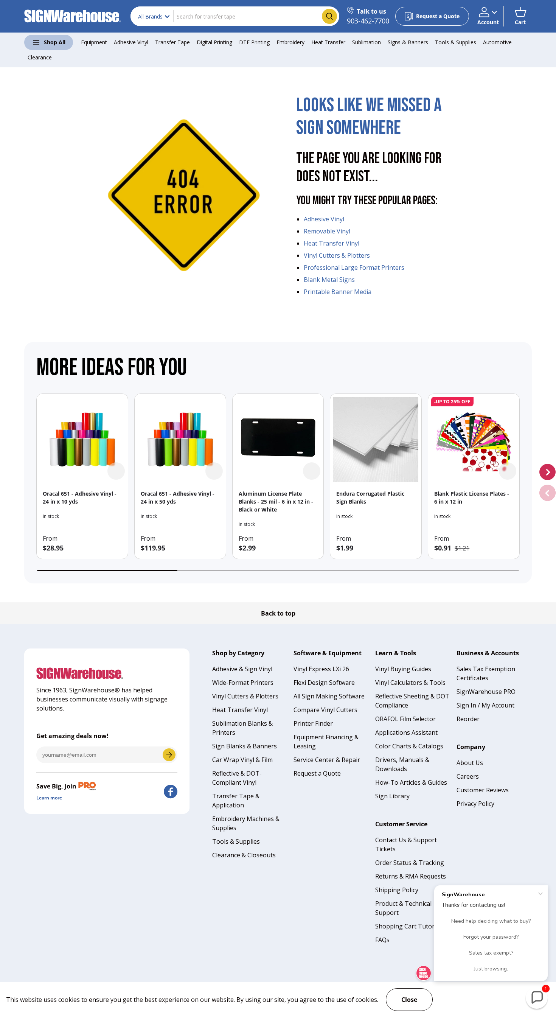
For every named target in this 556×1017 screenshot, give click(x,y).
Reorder (468, 719)
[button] (520, 16)
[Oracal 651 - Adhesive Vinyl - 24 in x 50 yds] (180, 439)
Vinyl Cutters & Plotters (337, 255)
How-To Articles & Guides (411, 782)
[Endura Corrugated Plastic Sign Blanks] (375, 439)
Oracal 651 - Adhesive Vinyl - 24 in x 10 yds (79, 497)
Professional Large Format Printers (354, 267)
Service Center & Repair (327, 760)
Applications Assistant (406, 732)
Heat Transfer (328, 42)
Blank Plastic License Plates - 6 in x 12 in (471, 497)
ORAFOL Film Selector (405, 719)
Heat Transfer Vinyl (331, 243)
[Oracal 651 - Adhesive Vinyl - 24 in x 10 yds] (82, 439)
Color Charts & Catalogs (409, 746)
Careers (468, 776)
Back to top (278, 613)
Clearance (40, 57)
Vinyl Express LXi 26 (321, 669)
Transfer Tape (172, 42)
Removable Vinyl (327, 231)
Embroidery (290, 42)
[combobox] (234, 16)
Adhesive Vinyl (131, 42)
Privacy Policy (475, 803)
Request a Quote (317, 773)
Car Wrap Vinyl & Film (242, 760)
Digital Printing (214, 42)
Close (409, 999)
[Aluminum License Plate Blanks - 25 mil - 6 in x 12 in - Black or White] (278, 439)
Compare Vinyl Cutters (325, 710)
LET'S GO (169, 754)
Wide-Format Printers (242, 682)
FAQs (382, 940)
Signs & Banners (408, 42)
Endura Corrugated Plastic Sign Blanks (370, 497)
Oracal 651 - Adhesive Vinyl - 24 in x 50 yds (177, 497)
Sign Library (392, 796)
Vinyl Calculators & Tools (410, 682)
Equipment (94, 42)
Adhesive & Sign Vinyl (242, 669)
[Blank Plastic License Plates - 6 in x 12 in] (473, 439)
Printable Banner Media (337, 292)
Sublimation (366, 42)
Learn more (49, 798)
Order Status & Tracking (409, 862)
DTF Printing (254, 42)
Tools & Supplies (455, 42)
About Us (470, 763)
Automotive (497, 42)
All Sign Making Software (329, 696)
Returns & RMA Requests (410, 876)
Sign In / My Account (485, 705)
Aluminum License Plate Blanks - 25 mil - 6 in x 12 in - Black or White (276, 501)
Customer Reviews (483, 790)
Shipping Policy (396, 890)
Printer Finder (313, 723)
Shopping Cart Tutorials (409, 926)
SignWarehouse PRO (486, 691)
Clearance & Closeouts (244, 855)
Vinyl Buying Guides (403, 669)
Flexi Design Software (324, 682)
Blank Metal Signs (329, 279)
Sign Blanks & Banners (244, 746)
